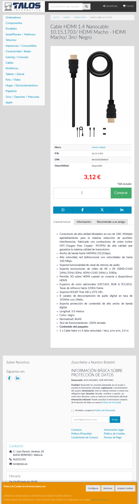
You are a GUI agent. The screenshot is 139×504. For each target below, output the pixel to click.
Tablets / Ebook (15, 74)
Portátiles (11, 28)
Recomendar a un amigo (111, 222)
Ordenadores (13, 17)
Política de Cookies (100, 500)
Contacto (76, 430)
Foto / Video (13, 79)
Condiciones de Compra (84, 437)
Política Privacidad (81, 434)
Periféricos (12, 68)
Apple (9, 102)
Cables (10, 63)
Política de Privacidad (111, 403)
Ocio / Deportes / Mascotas (22, 97)
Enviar (115, 419)
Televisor (11, 40)
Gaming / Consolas (17, 57)
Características (62, 222)
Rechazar (108, 488)
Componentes (14, 23)
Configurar (93, 488)
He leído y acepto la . (95, 410)
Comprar (121, 193)
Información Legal (114, 430)
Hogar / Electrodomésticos (22, 85)
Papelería (11, 91)
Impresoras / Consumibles (21, 46)
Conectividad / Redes (18, 51)
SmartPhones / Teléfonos (21, 34)
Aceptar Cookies (125, 488)
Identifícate (111, 6)
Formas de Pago (113, 437)
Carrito (130, 6)
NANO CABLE (99, 147)
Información (84, 222)
